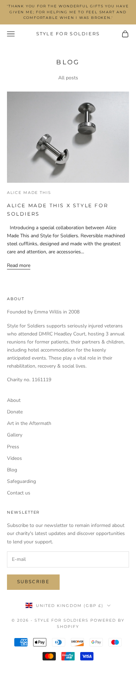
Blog (12, 469)
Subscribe (33, 582)
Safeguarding (21, 481)
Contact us (18, 493)
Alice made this (29, 192)
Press (13, 446)
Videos (14, 458)
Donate (15, 411)
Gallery (14, 435)
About (14, 400)
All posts (68, 77)
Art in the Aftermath (29, 423)
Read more (18, 265)
